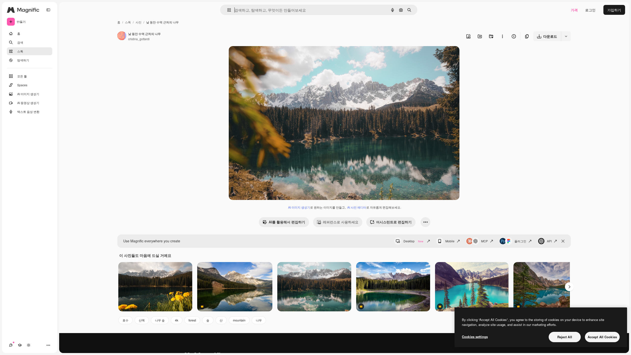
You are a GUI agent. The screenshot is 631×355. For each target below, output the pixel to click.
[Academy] (20, 345)
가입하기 (614, 9)
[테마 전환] (29, 345)
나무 (259, 320)
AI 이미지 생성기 (299, 207)
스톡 (128, 22)
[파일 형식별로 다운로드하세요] (566, 36)
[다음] (569, 286)
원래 (257, 55)
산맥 (142, 320)
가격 (574, 9)
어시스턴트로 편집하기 (394, 221)
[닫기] (563, 241)
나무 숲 (160, 320)
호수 (125, 320)
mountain (239, 320)
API (549, 241)
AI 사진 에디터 (356, 207)
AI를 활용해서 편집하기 (287, 221)
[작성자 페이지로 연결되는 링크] (121, 36)
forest (192, 320)
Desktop (413, 241)
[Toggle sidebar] (48, 10)
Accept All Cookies (602, 337)
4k (176, 320)
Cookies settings (475, 336)
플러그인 (520, 241)
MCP (484, 241)
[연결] (11, 345)
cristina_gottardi (139, 39)
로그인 (590, 9)
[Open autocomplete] (227, 10)
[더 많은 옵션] (502, 36)
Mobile (450, 241)
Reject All (564, 337)
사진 (138, 22)
